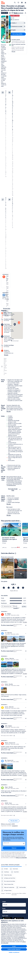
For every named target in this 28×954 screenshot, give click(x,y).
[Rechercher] (15, 2)
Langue (4, 901)
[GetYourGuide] (3, 3)
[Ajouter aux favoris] (19, 524)
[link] (11, 536)
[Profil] (25, 3)
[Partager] (25, 13)
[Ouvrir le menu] (25, 614)
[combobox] (16, 608)
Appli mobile (5, 915)
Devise (3, 908)
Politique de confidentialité (21, 857)
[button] (3, 29)
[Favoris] (18, 3)
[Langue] (22, 2)
